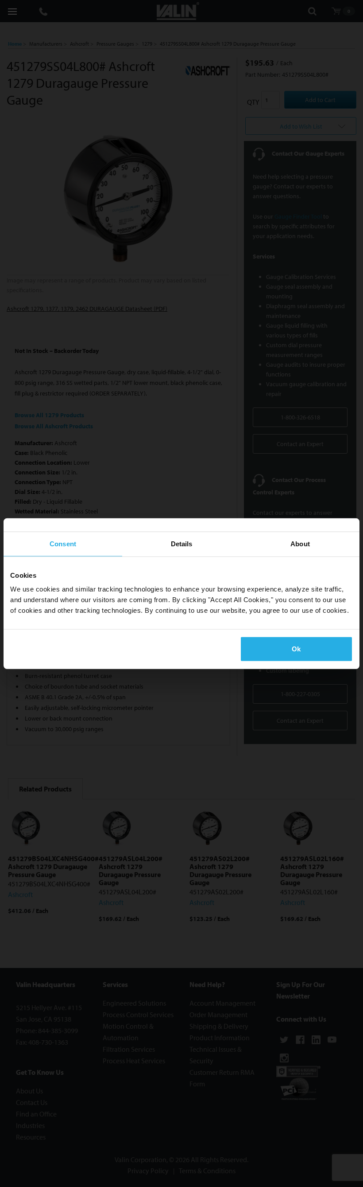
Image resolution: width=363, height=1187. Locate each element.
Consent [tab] (63, 543)
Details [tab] (182, 543)
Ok (296, 649)
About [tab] (300, 543)
